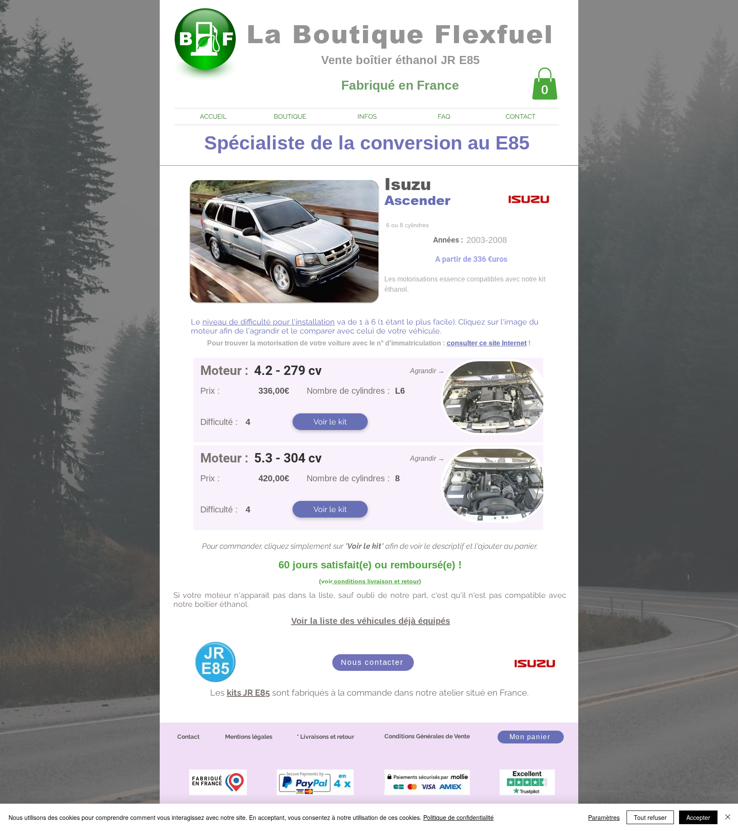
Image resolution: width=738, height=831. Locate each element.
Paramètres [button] (604, 817)
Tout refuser (650, 817)
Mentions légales (248, 736)
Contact (188, 736)
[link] (544, 83)
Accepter (698, 817)
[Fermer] (728, 817)
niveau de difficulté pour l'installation (268, 321)
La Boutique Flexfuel (400, 34)
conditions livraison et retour (375, 581)
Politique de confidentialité (458, 817)
